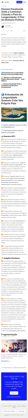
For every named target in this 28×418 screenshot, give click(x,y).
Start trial (14, 393)
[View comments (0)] (7, 30)
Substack (6, 415)
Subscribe (19, 2)
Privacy (14, 406)
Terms (18, 406)
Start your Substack (10, 411)
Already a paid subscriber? (14, 396)
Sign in (25, 2)
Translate (4, 6)
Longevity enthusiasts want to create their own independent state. (14, 126)
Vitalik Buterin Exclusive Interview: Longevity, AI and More (12, 131)
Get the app (21, 411)
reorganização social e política (16, 331)
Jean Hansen (8, 25)
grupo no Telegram (19, 53)
